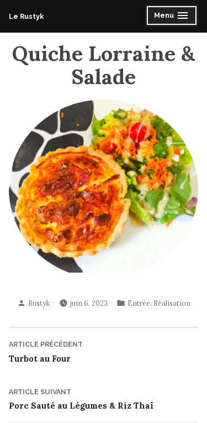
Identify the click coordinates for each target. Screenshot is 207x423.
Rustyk (39, 303)
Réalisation (171, 303)
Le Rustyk (26, 16)
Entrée (139, 303)
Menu (165, 17)
